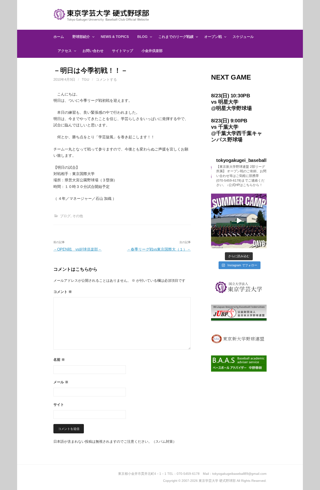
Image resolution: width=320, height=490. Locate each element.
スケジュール (243, 37)
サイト (58, 404)
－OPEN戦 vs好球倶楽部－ (77, 249)
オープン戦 (213, 37)
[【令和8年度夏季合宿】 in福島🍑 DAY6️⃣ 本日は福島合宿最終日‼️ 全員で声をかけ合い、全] (239, 221)
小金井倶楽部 (152, 51)
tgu (85, 79)
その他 (77, 216)
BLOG (142, 37)
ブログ (65, 216)
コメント (62, 292)
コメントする (106, 79)
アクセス (65, 51)
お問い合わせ (93, 51)
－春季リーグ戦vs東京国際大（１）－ (159, 249)
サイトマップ (122, 51)
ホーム (58, 37)
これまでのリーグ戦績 (175, 37)
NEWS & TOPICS (115, 37)
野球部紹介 (81, 37)
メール (60, 382)
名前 (59, 360)
